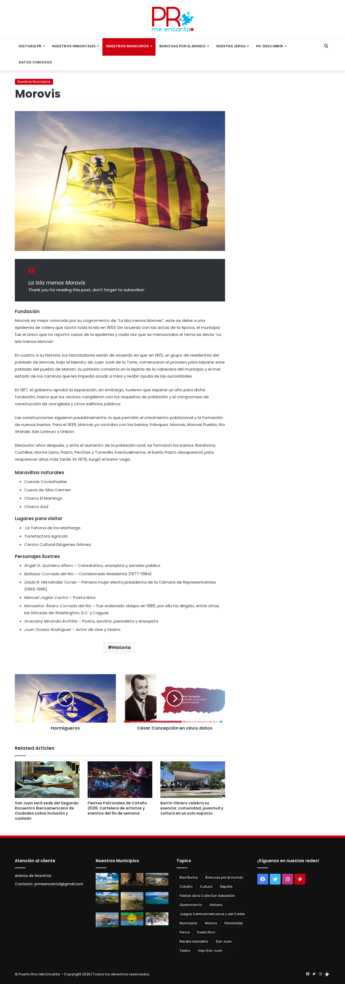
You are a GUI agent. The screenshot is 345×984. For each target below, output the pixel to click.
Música (211, 923)
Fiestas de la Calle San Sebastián (207, 895)
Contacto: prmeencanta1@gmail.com (49, 884)
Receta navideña (194, 941)
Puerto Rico (206, 932)
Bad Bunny (189, 877)
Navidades (234, 923)
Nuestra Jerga (231, 46)
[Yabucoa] (107, 881)
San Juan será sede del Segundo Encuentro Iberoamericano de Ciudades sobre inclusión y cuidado (47, 810)
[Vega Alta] (107, 919)
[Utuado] (132, 918)
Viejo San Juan (210, 950)
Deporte (226, 886)
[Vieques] (132, 901)
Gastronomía (191, 905)
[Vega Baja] (157, 898)
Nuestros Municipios (127, 46)
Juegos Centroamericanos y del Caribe (212, 914)
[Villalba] (107, 898)
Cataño (186, 886)
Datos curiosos (35, 62)
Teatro (185, 950)
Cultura (206, 886)
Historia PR (30, 46)
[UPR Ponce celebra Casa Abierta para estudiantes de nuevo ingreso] (157, 918)
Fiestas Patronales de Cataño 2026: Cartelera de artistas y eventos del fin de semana (117, 808)
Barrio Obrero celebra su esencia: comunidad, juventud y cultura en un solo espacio (191, 808)
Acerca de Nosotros (33, 875)
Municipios (188, 923)
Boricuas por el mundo (182, 46)
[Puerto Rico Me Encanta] (172, 19)
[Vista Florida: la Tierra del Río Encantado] (132, 879)
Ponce (184, 932)
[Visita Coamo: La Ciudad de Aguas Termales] (157, 879)
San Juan (224, 941)
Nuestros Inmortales (74, 46)
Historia (121, 647)
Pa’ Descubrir (269, 46)
